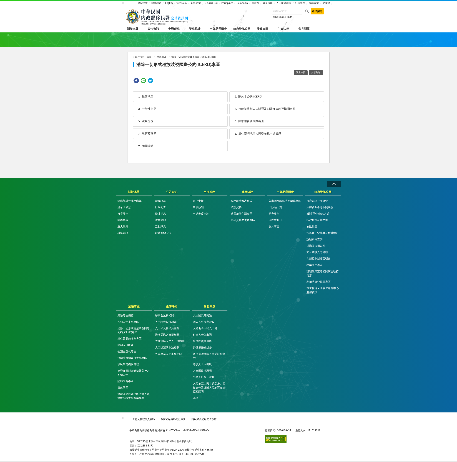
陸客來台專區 (125, 381)
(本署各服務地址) (182, 441)
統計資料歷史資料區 (243, 220)
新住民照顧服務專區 (129, 338)
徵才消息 (160, 213)
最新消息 (145, 96)
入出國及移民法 (202, 315)
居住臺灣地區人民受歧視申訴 (209, 356)
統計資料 (236, 207)
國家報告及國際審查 (249, 121)
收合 (334, 184)
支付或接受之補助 (317, 252)
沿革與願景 (124, 207)
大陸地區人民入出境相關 (170, 341)
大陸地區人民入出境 (205, 328)
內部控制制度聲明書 (319, 258)
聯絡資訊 (122, 233)
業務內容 (122, 220)
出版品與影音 (218, 28)
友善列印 (315, 72)
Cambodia (242, 3)
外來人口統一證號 (203, 377)
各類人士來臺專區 (128, 322)
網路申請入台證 (282, 17)
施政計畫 (312, 226)
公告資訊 (153, 28)
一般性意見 (147, 108)
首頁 (149, 57)
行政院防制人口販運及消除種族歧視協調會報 (265, 108)
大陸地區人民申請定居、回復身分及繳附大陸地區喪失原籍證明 (209, 387)
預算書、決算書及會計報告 (323, 233)
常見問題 (304, 28)
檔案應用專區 (315, 265)
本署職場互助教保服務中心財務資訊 (323, 290)
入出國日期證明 (202, 370)
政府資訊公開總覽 (317, 201)
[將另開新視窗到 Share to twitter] (150, 80)
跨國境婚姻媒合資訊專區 (132, 358)
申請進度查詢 (201, 213)
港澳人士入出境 (202, 364)
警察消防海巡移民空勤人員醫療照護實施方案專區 (133, 396)
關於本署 (132, 28)
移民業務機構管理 (128, 364)
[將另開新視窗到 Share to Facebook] (136, 80)
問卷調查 (156, 3)
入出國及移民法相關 (167, 328)
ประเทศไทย (211, 3)
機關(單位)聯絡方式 (318, 213)
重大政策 (122, 226)
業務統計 (194, 28)
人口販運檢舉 (283, 3)
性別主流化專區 (126, 351)
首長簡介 (122, 213)
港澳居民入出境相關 (167, 334)
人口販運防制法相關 (167, 347)
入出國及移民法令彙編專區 (285, 201)
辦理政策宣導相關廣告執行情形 (323, 273)
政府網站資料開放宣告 (173, 419)
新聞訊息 (160, 201)
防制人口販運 (125, 345)
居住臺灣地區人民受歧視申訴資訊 (258, 133)
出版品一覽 (275, 207)
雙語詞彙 (314, 3)
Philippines (227, 3)
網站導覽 (143, 3)
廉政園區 (122, 387)
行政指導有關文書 (317, 220)
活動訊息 (160, 226)
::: (123, 2)
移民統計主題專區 (241, 213)
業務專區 (262, 28)
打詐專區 (300, 3)
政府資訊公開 (241, 28)
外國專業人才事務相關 (168, 354)
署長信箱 (268, 3)
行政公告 (160, 207)
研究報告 (274, 213)
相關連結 (145, 146)
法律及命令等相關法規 (320, 207)
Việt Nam (181, 3)
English (169, 3)
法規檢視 (145, 121)
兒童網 (326, 3)
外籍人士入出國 (202, 334)
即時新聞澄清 (163, 233)
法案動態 (160, 220)
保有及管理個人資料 (143, 419)
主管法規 (283, 28)
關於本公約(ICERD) (248, 96)
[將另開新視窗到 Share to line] (143, 80)
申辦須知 (198, 207)
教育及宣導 (147, 133)
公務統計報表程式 (241, 201)
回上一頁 (300, 72)
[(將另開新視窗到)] (276, 439)
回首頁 (255, 3)
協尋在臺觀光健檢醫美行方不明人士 (133, 372)
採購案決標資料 (316, 246)
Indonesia (195, 3)
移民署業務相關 (164, 315)
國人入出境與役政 (203, 322)
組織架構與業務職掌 (129, 201)
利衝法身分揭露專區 (319, 282)
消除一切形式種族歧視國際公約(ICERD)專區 (133, 330)
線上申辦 (198, 201)
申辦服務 (174, 28)
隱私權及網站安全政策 (204, 419)
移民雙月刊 (275, 220)
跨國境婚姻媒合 (202, 347)
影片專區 (274, 226)
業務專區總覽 (125, 315)
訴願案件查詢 (315, 239)
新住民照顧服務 (202, 341)
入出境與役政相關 (166, 322)
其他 (195, 398)
